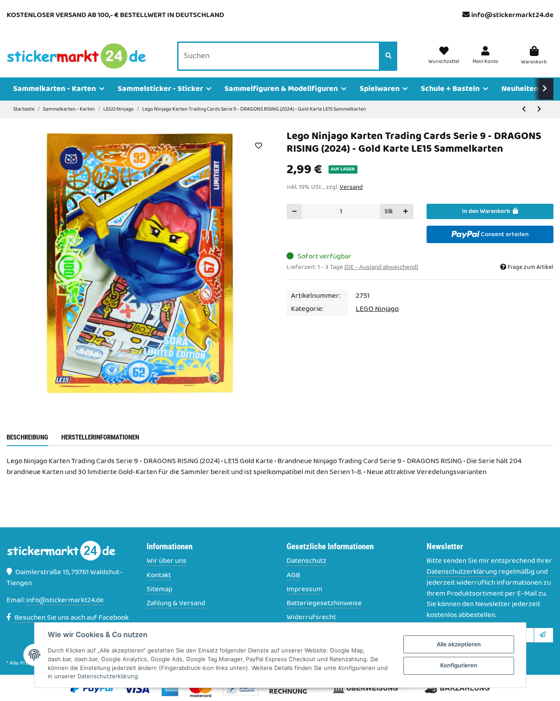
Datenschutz (306, 561)
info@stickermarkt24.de (512, 15)
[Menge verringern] (294, 211)
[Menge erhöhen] (405, 211)
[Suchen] (388, 56)
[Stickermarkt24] (77, 56)
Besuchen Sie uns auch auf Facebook (71, 618)
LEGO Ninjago (377, 309)
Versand (351, 187)
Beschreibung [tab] (27, 437)
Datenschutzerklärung (462, 572)
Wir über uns (166, 561)
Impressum (304, 589)
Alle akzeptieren (459, 644)
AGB (293, 575)
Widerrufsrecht (311, 617)
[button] (485, 56)
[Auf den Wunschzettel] (258, 146)
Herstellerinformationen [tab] (100, 437)
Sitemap (159, 589)
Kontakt (159, 575)
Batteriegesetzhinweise (324, 603)
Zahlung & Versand (176, 603)
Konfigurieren (458, 665)
